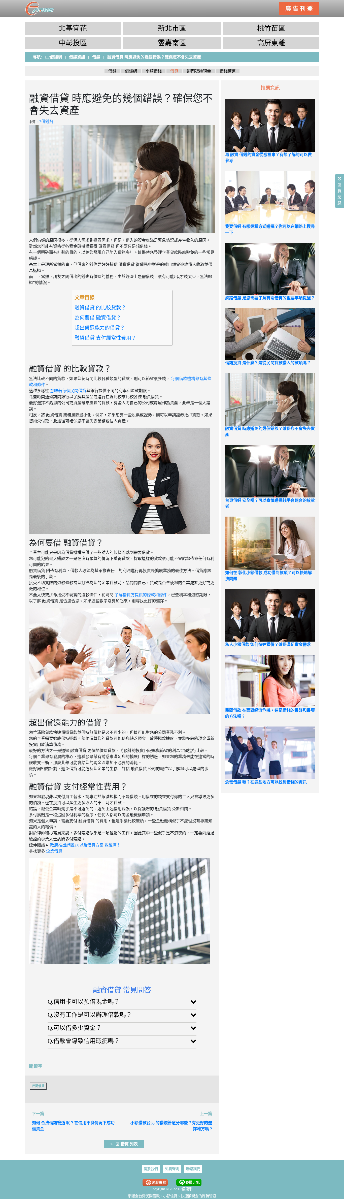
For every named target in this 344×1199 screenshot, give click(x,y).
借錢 (112, 71)
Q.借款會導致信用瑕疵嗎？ (84, 1041)
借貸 (174, 71)
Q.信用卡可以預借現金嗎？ (84, 1001)
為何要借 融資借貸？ (98, 318)
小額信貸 (170, 1196)
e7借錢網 (45, 121)
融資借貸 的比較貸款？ (100, 307)
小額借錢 (154, 71)
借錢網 (131, 71)
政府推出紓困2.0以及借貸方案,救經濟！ (85, 845)
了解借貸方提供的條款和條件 (140, 595)
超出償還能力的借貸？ (100, 328)
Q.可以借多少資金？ (75, 1028)
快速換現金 (189, 1196)
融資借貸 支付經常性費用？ (105, 338)
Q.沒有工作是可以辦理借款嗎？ (90, 1015)
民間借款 (153, 1196)
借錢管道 (228, 71)
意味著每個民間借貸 (67, 391)
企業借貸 (53, 851)
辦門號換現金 (199, 71)
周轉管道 (209, 1196)
